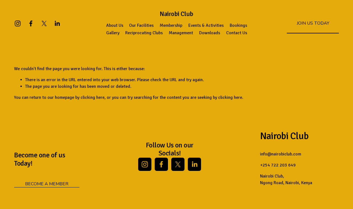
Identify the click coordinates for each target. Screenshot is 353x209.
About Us (114, 25)
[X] (44, 23)
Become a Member (46, 184)
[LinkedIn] (57, 23)
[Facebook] (30, 23)
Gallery (112, 33)
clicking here (93, 97)
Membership (171, 25)
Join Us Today (313, 23)
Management (181, 33)
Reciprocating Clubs (144, 33)
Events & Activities (206, 25)
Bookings (238, 25)
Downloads (209, 33)
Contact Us (236, 33)
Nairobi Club (176, 14)
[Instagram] (17, 23)
